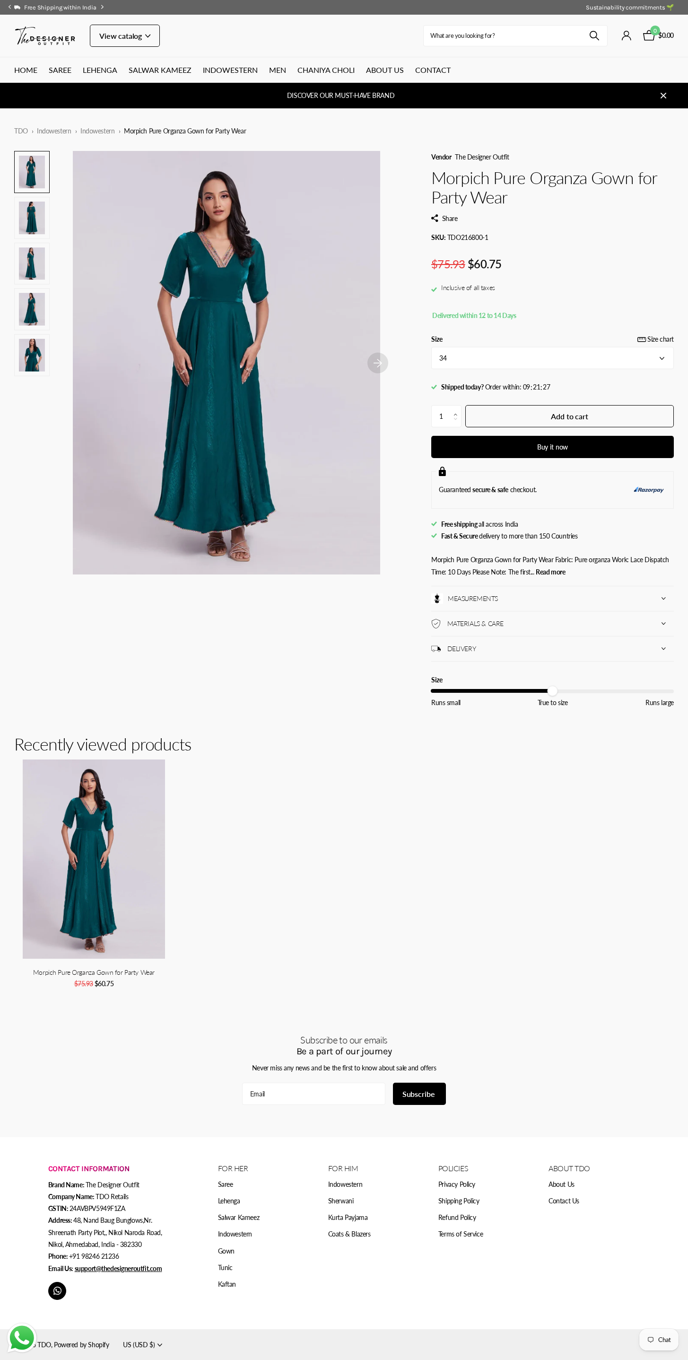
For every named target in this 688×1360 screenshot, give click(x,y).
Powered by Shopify (81, 1345)
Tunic (225, 1267)
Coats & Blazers (349, 1234)
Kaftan (227, 1284)
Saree (60, 69)
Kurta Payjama (348, 1217)
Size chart (660, 339)
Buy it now (552, 446)
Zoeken (595, 35)
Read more (550, 571)
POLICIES (453, 1168)
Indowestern (230, 69)
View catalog (121, 35)
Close (663, 95)
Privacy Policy (456, 1184)
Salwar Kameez (160, 69)
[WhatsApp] (57, 1291)
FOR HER (233, 1168)
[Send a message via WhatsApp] (22, 1338)
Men (277, 69)
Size (552, 339)
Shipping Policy (458, 1201)
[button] (458, 408)
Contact (433, 69)
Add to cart (569, 416)
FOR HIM (343, 1168)
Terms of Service (460, 1234)
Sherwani (341, 1201)
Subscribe (419, 1093)
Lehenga (100, 69)
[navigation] (9, 7)
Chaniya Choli (326, 69)
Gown (226, 1251)
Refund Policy (457, 1217)
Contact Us (564, 1201)
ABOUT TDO (569, 1168)
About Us (385, 69)
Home (25, 69)
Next (102, 7)
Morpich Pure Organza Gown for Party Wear (94, 972)
